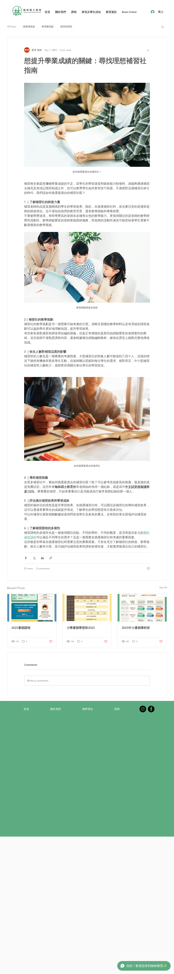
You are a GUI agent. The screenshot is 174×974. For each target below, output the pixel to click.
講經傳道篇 (29, 26)
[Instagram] (143, 709)
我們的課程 (66, 26)
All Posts (11, 26)
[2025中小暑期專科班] (142, 608)
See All (163, 587)
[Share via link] (50, 558)
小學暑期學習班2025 (81, 627)
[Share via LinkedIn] (42, 558)
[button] (162, 26)
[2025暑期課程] (31, 608)
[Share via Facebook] (25, 558)
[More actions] (148, 50)
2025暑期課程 (20, 627)
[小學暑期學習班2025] (87, 608)
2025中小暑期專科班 (136, 627)
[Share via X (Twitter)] (34, 558)
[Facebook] (151, 709)
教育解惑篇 (48, 26)
